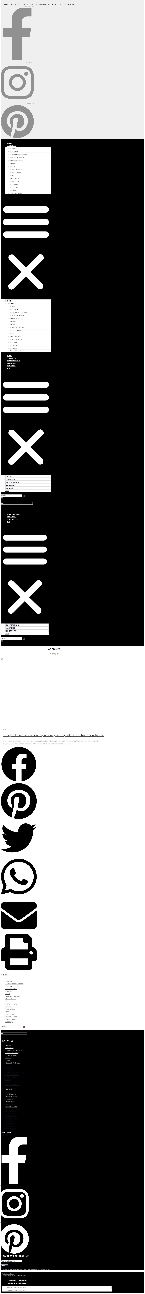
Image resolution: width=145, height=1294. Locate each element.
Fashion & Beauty (17, 158)
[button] (26, 247)
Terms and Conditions (17, 1280)
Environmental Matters (19, 155)
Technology (10, 1014)
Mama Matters (16, 182)
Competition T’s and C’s (17, 1283)
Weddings (9, 1022)
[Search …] (2, 498)
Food (12, 167)
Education (14, 152)
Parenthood (15, 187)
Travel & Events (16, 193)
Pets (7, 1012)
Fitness (13, 164)
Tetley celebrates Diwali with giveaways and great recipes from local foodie (53, 735)
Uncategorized (11, 1019)
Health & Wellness (17, 170)
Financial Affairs (16, 161)
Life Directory (15, 178)
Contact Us (12, 519)
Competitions (13, 361)
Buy (8, 368)
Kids (12, 176)
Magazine (11, 363)
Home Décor (15, 172)
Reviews (13, 190)
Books (13, 149)
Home (9, 143)
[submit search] (24, 496)
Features (11, 146)
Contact (11, 366)
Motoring (14, 184)
